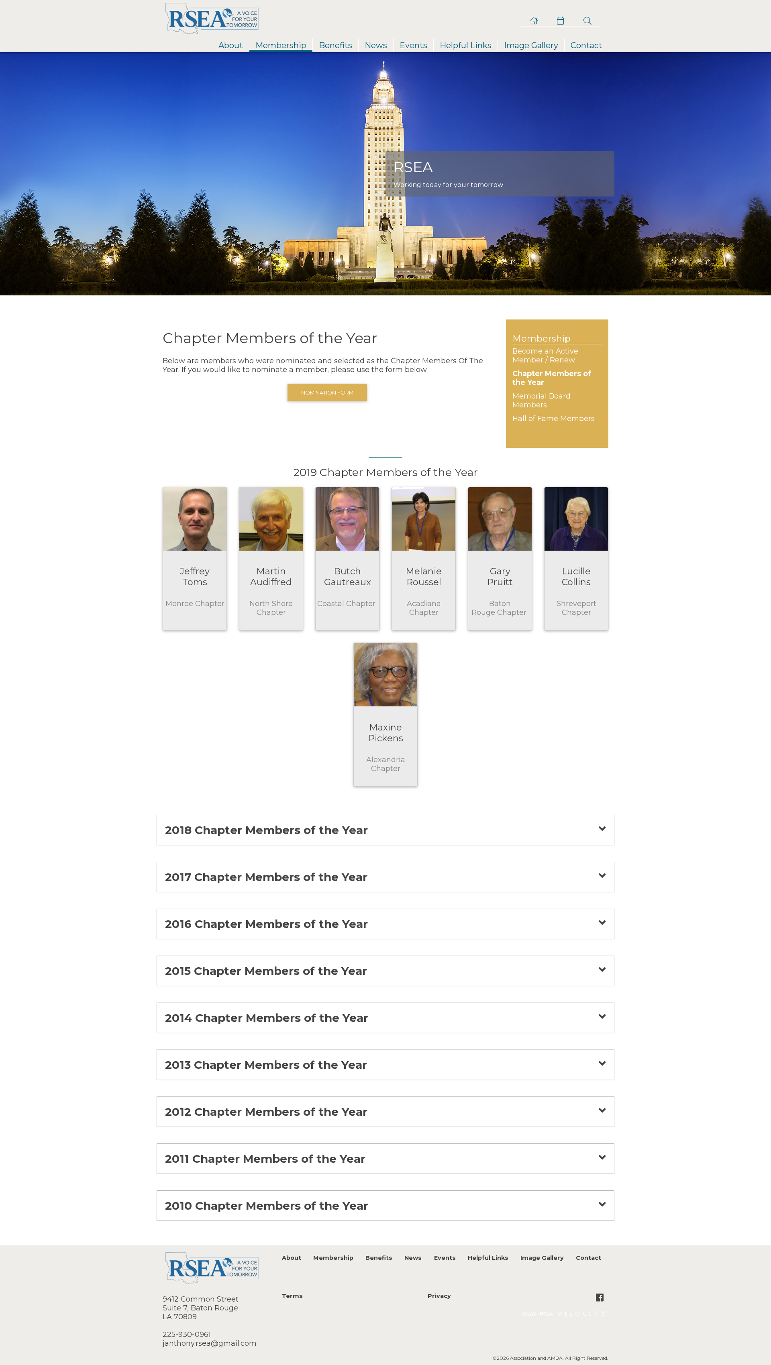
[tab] (385, 830)
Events (413, 45)
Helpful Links (466, 45)
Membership (280, 45)
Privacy (439, 1296)
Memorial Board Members (541, 400)
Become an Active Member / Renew (545, 355)
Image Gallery (531, 45)
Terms (292, 1296)
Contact (586, 45)
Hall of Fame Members (553, 418)
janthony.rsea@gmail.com (210, 1343)
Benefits (335, 45)
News (376, 45)
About (230, 45)
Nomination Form (327, 392)
